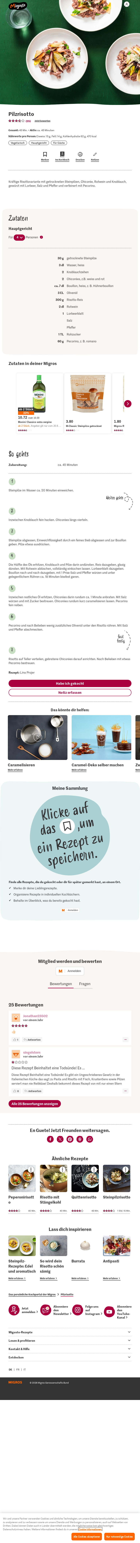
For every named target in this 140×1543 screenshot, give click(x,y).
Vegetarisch (18, 142)
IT (25, 1369)
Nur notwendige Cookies (119, 1536)
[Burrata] (85, 1257)
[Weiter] (127, 403)
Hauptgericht (39, 142)
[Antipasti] (116, 1257)
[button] (15, 1018)
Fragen (84, 983)
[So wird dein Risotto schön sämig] (53, 1257)
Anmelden (73, 910)
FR (18, 1369)
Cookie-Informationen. (90, 1529)
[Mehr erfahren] (37, 767)
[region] (70, 1528)
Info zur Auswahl (41, 237)
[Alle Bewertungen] (16, 120)
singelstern (31, 1052)
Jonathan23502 (35, 1016)
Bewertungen (61, 983)
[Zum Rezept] (22, 1189)
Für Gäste (59, 142)
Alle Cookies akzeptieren (86, 1536)
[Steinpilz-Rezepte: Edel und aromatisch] (22, 1257)
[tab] (70, 1332)
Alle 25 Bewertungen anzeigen (34, 1103)
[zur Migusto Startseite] (18, 4)
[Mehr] (125, 1039)
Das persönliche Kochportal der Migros (32, 1294)
